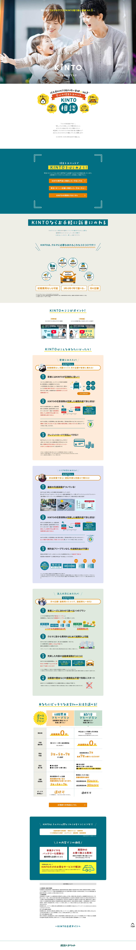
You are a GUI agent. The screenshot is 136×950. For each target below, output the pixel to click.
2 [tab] (68, 82)
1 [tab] (67, 82)
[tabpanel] (68, 42)
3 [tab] (69, 82)
